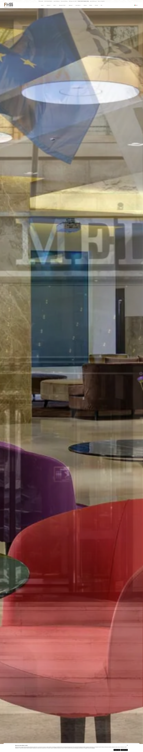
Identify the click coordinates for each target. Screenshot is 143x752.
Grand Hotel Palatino (48, 1)
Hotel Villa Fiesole (64, 1)
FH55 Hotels (40, 1)
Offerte (90, 5)
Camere (48, 5)
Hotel (42, 5)
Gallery (85, 5)
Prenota (96, 5)
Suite (54, 5)
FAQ (101, 5)
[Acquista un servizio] (141, 373)
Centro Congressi (101, 1)
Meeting (70, 5)
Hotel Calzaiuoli (56, 1)
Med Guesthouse (93, 1)
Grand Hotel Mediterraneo (83, 1)
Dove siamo (78, 5)
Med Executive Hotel (73, 1)
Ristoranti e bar (62, 5)
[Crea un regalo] (141, 378)
